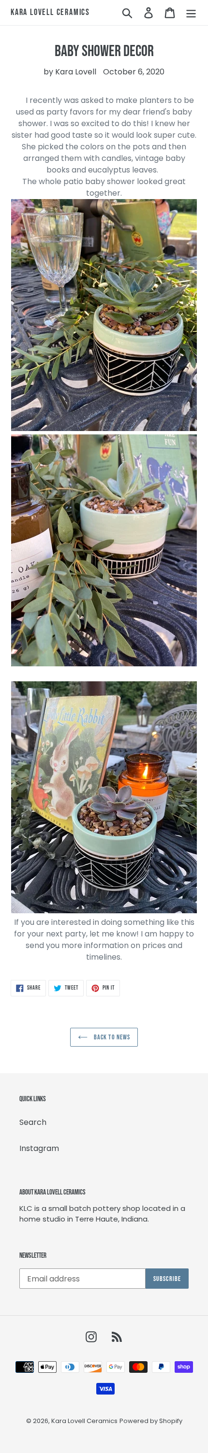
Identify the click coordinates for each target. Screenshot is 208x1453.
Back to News (111, 1037)
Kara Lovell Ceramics (50, 12)
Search (32, 1122)
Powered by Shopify (150, 1420)
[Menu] (191, 12)
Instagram (39, 1148)
